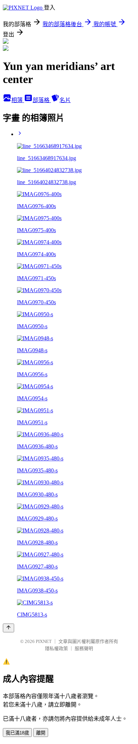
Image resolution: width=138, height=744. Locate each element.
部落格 (42, 100)
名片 (65, 100)
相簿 (17, 100)
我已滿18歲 (17, 733)
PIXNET (44, 641)
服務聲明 (84, 648)
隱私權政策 (56, 648)
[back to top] (8, 628)
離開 (40, 733)
